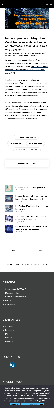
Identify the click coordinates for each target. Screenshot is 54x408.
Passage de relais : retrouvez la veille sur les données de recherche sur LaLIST (31, 197)
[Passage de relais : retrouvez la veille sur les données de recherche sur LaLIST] (9, 198)
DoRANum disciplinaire (26, 137)
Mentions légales (12, 293)
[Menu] (50, 4)
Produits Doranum (30, 55)
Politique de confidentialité (15, 297)
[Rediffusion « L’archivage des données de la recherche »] (9, 208)
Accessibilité (10, 304)
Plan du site (9, 342)
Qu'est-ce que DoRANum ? (15, 289)
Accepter (15, 404)
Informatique (16, 143)
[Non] (51, 396)
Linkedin (37, 265)
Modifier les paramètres (32, 404)
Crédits (8, 300)
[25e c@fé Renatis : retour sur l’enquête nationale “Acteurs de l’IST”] (9, 219)
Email (17, 265)
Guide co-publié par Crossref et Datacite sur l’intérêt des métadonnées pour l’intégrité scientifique (31, 228)
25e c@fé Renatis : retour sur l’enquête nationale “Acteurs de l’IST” (30, 217)
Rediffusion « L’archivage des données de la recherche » (31, 207)
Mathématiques (35, 143)
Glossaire (9, 338)
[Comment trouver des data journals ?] (9, 188)
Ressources (10, 330)
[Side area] (46, 4)
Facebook (25, 265)
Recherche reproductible (27, 150)
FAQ (7, 334)
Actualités (20, 55)
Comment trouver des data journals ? (30, 188)
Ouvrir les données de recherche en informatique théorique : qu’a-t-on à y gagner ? (26, 69)
